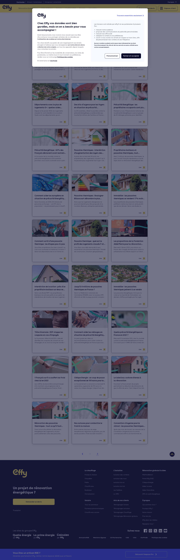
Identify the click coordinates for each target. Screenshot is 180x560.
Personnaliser (112, 56)
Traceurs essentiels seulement (129, 16)
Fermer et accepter (131, 56)
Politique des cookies (65, 57)
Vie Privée (53, 61)
